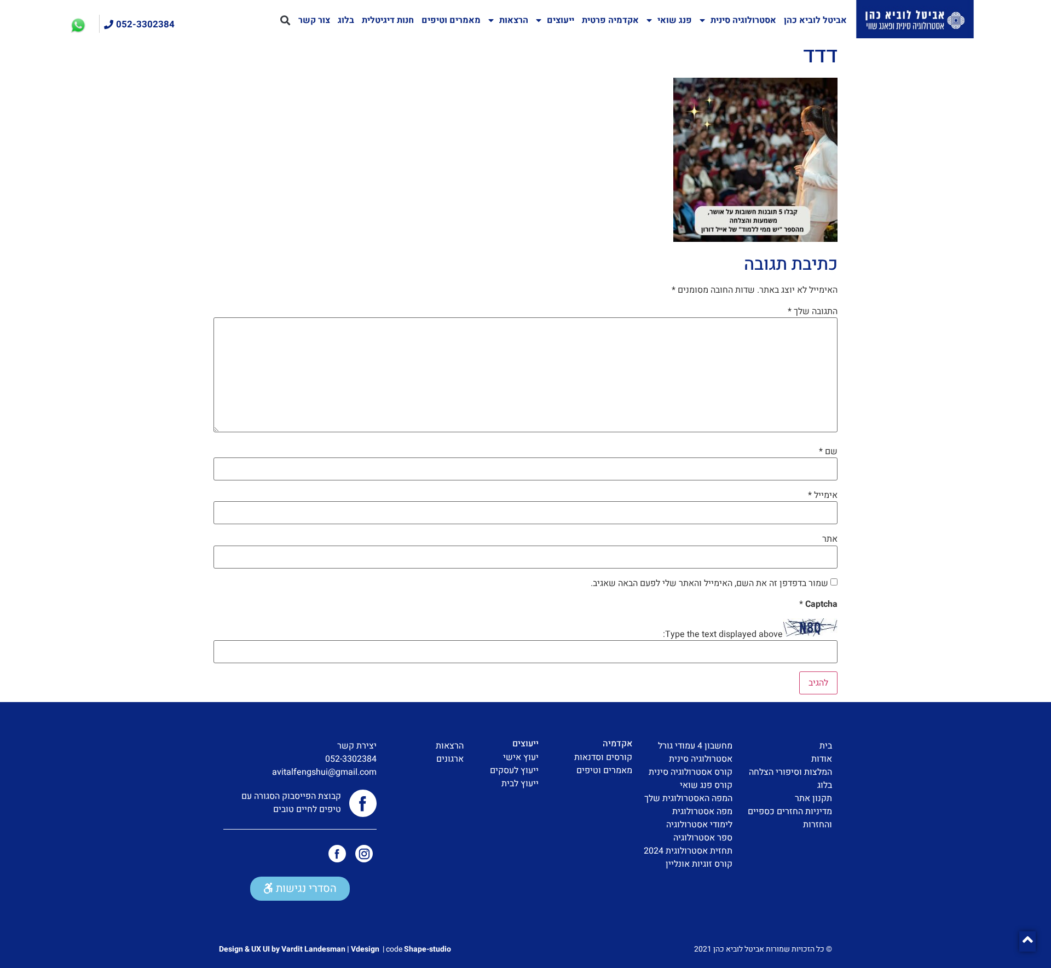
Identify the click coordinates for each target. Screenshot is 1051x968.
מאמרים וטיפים (451, 20)
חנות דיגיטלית (388, 20)
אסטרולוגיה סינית (743, 20)
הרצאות (513, 20)
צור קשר (314, 20)
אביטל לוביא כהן (815, 20)
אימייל (823, 495)
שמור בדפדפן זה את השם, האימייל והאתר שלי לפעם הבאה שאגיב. (709, 583)
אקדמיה (617, 743)
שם (828, 451)
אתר (830, 539)
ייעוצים (560, 20)
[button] (285, 20)
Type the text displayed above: (723, 634)
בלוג (346, 20)
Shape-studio (427, 949)
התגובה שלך (813, 311)
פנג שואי (674, 20)
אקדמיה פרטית (610, 20)
